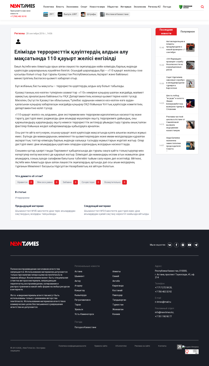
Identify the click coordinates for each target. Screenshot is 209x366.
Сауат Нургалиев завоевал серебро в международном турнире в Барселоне (175, 82)
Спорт (84, 7)
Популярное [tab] (188, 31)
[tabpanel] (176, 95)
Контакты (162, 346)
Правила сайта (100, 346)
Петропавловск (83, 300)
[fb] (176, 244)
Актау (78, 281)
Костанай (117, 290)
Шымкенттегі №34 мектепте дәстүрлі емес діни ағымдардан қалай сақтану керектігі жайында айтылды (116, 212)
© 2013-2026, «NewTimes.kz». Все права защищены (27, 349)
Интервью (126, 7)
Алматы (116, 271)
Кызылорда (80, 295)
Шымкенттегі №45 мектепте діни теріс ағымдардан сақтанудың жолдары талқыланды (45, 212)
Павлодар (117, 295)
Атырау (78, 285)
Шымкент (79, 276)
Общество (112, 7)
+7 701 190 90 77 (163, 316)
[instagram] (182, 244)
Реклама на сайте (142, 346)
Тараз (78, 304)
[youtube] (189, 244)
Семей (115, 276)
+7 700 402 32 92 (163, 291)
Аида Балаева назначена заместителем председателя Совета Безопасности (173, 145)
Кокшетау (80, 290)
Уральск (79, 309)
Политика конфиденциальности (72, 346)
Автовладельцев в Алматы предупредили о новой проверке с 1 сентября (175, 46)
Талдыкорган (119, 300)
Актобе (116, 281)
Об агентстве (121, 346)
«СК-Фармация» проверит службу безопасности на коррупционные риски (174, 64)
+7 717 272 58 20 (163, 287)
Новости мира (97, 7)
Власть (60, 7)
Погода (167, 7)
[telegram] (196, 244)
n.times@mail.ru (163, 302)
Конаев (116, 314)
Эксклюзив (140, 7)
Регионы (19, 33)
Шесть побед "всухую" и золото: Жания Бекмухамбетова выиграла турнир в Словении (175, 102)
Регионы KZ (154, 7)
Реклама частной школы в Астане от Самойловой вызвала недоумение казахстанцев (175, 124)
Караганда (117, 285)
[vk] (169, 244)
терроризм (23, 197)
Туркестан (117, 304)
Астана (78, 271)
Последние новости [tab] (166, 31)
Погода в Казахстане (85, 327)
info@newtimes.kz (164, 312)
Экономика (72, 7)
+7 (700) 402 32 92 (18, 16)
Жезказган (117, 309)
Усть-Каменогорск (84, 314)
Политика (48, 7)
